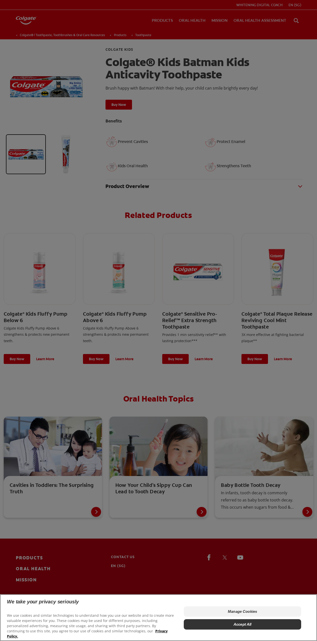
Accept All (243, 624)
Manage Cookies (242, 611)
